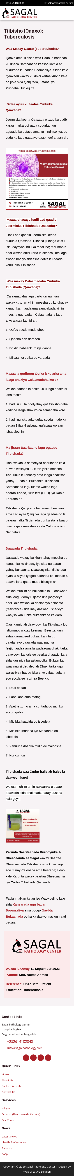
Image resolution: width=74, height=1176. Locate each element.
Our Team (8, 1120)
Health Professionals (14, 1142)
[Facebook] (26, 1057)
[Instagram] (41, 1057)
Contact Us (8, 1092)
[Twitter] (33, 1057)
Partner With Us (11, 1086)
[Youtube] (48, 1057)
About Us (7, 1080)
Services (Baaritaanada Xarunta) (21, 1114)
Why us (6, 1108)
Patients (7, 1148)
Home (5, 1074)
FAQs (5, 1154)
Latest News (9, 1136)
